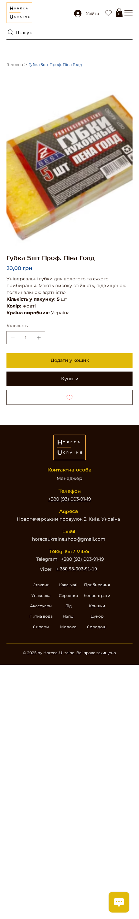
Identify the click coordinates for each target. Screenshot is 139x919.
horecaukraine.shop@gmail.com (68, 539)
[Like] (108, 12)
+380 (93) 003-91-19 (69, 499)
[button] (119, 12)
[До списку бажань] (69, 397)
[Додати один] (38, 337)
